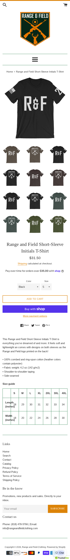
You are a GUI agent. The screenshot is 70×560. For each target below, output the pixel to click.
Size (46, 281)
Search (7, 455)
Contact (7, 459)
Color (28, 281)
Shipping (22, 263)
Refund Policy (10, 471)
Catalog (7, 463)
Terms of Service (12, 475)
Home (6, 451)
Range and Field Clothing (34, 547)
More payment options (35, 316)
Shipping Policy (11, 480)
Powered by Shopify (56, 547)
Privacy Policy (11, 467)
